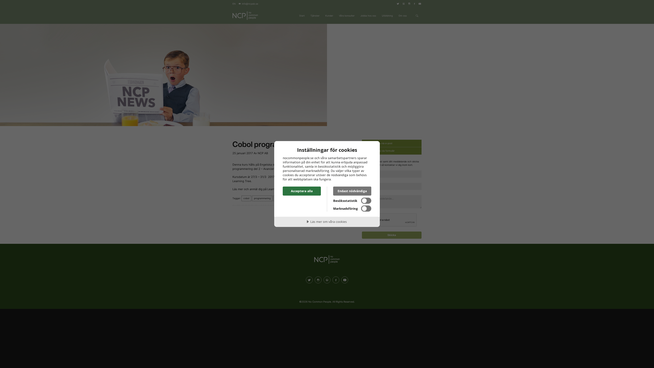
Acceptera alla (302, 191)
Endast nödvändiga (352, 191)
